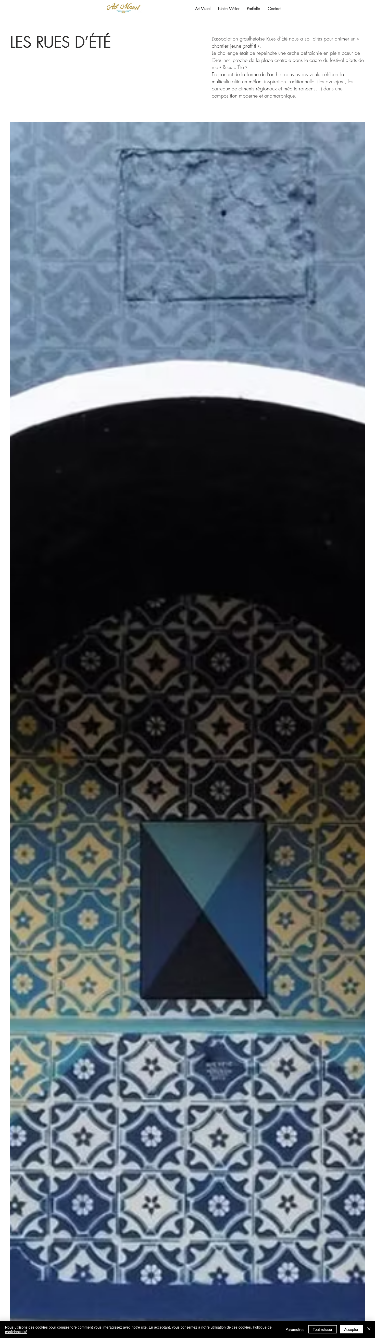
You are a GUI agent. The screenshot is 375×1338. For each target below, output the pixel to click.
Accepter (351, 1329)
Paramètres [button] (294, 1329)
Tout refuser (322, 1329)
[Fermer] (369, 1329)
